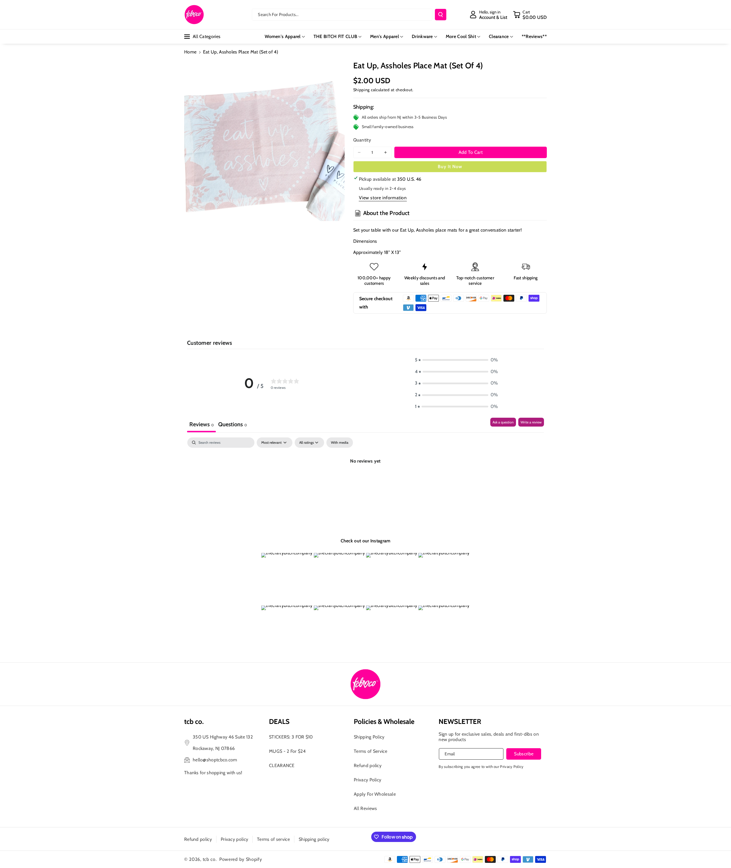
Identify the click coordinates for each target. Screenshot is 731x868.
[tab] (232, 425)
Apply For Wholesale (375, 794)
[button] (530, 14)
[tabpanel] (365, 480)
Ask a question (503, 422)
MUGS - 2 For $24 (287, 751)
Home (190, 52)
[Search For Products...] (440, 14)
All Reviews (365, 808)
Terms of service (273, 839)
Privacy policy (234, 839)
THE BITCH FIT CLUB (335, 36)
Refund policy (367, 765)
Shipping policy (314, 839)
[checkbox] (339, 442)
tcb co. (210, 859)
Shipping (361, 89)
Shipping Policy (369, 737)
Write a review (531, 422)
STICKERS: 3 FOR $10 (291, 737)
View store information (383, 197)
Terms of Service (370, 751)
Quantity (362, 140)
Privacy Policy (367, 780)
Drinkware (422, 36)
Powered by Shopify (240, 859)
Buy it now (450, 166)
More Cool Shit (461, 36)
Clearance (499, 36)
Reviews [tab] (201, 424)
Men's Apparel (384, 36)
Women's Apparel (283, 36)
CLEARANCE (282, 765)
